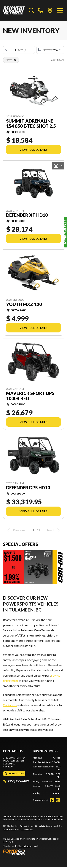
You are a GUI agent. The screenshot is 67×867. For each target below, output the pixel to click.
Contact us (10, 705)
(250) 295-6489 (18, 781)
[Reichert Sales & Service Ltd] (14, 10)
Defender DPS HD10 (28, 487)
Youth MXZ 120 (24, 304)
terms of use (27, 829)
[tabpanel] (46, 775)
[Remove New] (15, 60)
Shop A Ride (24, 846)
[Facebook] (52, 800)
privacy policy (9, 829)
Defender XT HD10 (27, 215)
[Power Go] (33, 852)
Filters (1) (21, 50)
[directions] (50, 10)
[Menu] (60, 10)
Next (50, 530)
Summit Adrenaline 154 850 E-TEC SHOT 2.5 (31, 123)
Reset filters (57, 59)
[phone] (40, 10)
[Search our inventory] (31, 10)
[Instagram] (57, 800)
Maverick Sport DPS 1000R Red (30, 396)
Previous (19, 530)
